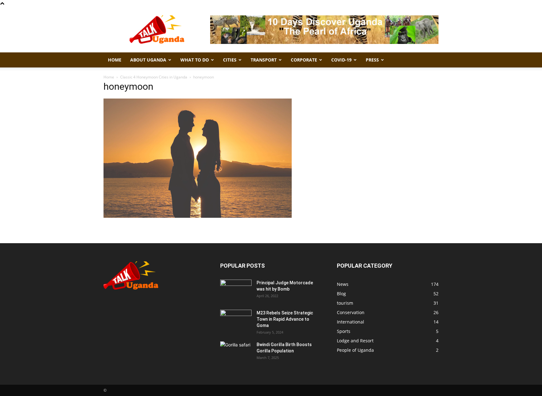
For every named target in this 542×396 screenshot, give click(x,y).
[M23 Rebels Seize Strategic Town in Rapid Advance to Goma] (236, 321)
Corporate (304, 60)
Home (114, 60)
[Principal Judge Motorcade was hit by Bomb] (236, 291)
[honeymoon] (198, 216)
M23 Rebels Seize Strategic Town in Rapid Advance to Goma (285, 319)
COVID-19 (341, 60)
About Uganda (148, 60)
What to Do (194, 60)
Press (372, 60)
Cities (229, 60)
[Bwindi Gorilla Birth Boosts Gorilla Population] (236, 352)
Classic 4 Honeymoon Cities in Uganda (153, 77)
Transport (264, 60)
